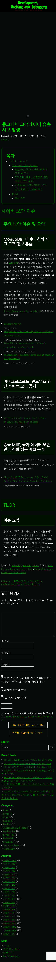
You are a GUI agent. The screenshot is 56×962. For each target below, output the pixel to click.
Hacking (7, 821)
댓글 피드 (8, 953)
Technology (9, 849)
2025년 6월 (9, 874)
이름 (4, 641)
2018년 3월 (9, 913)
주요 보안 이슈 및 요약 (25, 165)
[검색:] (24, 747)
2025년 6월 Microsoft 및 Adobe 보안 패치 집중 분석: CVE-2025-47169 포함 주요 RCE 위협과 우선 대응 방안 (27, 795)
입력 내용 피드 (11, 949)
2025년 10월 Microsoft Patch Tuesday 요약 (28, 760)
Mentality (8, 835)
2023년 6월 (9, 902)
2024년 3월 (9, 888)
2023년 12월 (9, 899)
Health (7, 824)
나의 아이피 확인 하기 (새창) (28, 725)
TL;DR (15, 194)
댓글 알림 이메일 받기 (13, 690)
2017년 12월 (9, 923)
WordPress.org (11, 956)
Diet (5, 810)
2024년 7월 (9, 881)
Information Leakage (21, 569)
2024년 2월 (9, 892)
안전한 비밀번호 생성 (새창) (28, 733)
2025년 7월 (9, 871)
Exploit (7, 814)
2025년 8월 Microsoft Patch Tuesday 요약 (27, 767)
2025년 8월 (9, 867)
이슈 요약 (20, 198)
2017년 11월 (9, 927)
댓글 (6, 611)
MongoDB (38, 569)
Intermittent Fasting (15, 828)
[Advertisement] (28, 85)
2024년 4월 (9, 885)
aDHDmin (5, 139)
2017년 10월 (9, 930)
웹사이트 (6, 665)
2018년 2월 (9, 916)
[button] (28, 116)
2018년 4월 (9, 909)
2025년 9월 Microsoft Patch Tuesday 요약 (27, 763)
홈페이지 (13, 263)
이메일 (6, 653)
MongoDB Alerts (12, 324)
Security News (31, 565)
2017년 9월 (9, 934)
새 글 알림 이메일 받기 (14, 698)
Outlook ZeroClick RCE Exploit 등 (20, 584)
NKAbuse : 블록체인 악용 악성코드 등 (22, 581)
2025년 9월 (9, 864)
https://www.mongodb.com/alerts (22, 311)
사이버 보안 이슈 (18, 161)
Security (17, 565)
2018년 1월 (9, 920)
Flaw (5, 817)
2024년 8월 (9, 878)
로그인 (6, 946)
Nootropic (8, 838)
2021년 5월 (9, 906)
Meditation (9, 831)
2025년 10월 (9, 860)
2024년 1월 (9, 895)
